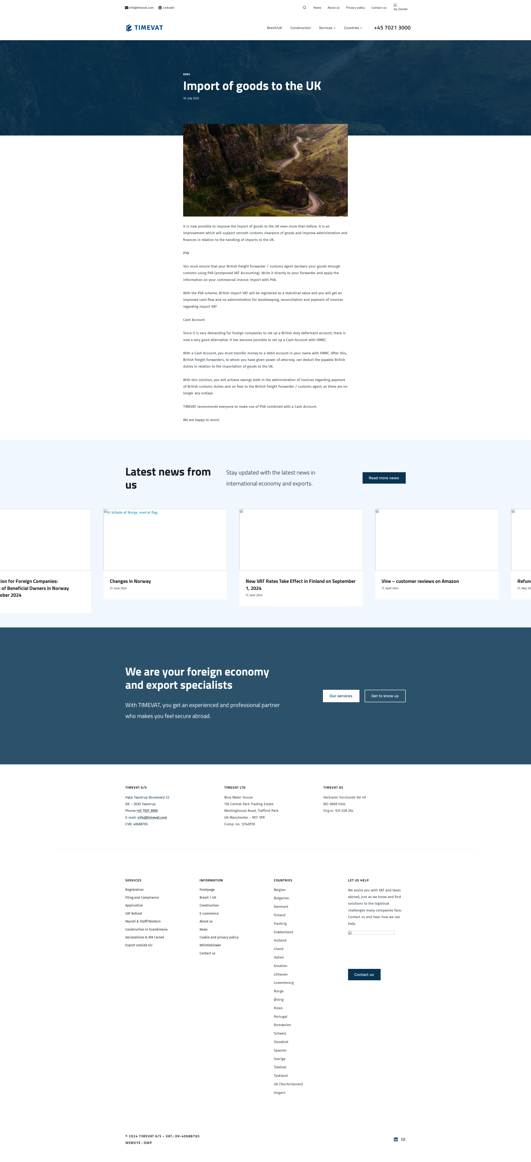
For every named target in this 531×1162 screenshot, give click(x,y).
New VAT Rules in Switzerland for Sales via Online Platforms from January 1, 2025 (167, 585)
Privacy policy (355, 7)
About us (334, 7)
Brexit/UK (274, 28)
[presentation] (170, 540)
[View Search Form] (304, 7)
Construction (300, 28)
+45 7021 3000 (392, 27)
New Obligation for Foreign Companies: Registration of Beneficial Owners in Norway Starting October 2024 (433, 588)
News (317, 7)
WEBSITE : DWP (138, 1142)
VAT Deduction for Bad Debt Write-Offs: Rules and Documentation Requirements (303, 585)
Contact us (378, 7)
